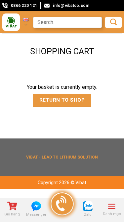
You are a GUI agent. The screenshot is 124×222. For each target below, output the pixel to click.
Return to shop (62, 100)
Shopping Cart (62, 51)
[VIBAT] (11, 22)
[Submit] (113, 22)
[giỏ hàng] (12, 207)
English (25, 22)
